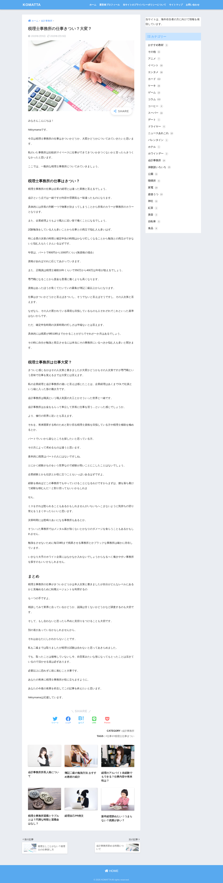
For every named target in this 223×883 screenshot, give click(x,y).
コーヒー (155, 106)
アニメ (153, 58)
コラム (154, 99)
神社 (152, 201)
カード (154, 79)
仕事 (109, 736)
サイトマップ (176, 4)
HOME (113, 871)
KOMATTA (32, 5)
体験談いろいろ (159, 167)
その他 (154, 51)
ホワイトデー (157, 153)
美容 (152, 214)
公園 (152, 174)
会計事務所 (128, 730)
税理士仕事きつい (124, 736)
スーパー (155, 112)
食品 (152, 228)
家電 (152, 187)
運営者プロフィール (109, 4)
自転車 (153, 221)
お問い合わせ (192, 4)
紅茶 (152, 207)
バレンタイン (157, 140)
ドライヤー (156, 126)
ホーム (93, 4)
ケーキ (154, 85)
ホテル (153, 146)
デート (153, 119)
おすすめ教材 (157, 45)
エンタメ (155, 72)
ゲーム (154, 92)
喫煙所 (153, 180)
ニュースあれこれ (160, 133)
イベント (155, 65)
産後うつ (155, 194)
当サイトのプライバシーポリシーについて (144, 4)
